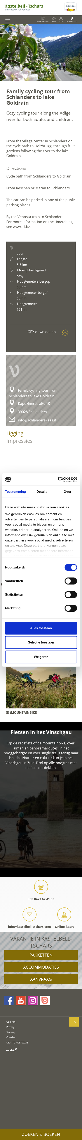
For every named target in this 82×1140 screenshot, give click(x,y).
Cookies (10, 1037)
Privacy (10, 1027)
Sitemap (11, 1032)
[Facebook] (9, 1000)
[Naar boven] (74, 1022)
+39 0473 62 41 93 (41, 899)
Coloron (11, 1021)
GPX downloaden (42, 331)
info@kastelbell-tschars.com (29, 927)
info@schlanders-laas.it (37, 420)
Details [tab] (42, 491)
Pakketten (41, 955)
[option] (41, 52)
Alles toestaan (41, 628)
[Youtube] (21, 1000)
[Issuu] (45, 1000)
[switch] (71, 580)
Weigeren (41, 657)
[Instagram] (33, 1000)
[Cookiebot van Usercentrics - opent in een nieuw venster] (58, 479)
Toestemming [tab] (15, 491)
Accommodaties (41, 967)
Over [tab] (67, 491)
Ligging (14, 433)
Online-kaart (64, 927)
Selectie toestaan (41, 642)
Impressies (19, 440)
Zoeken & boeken (41, 1134)
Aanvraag (41, 979)
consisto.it (11, 1050)
